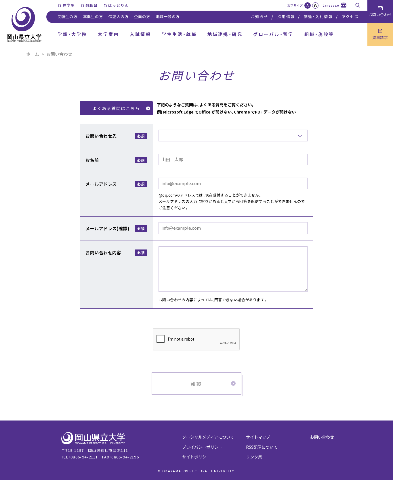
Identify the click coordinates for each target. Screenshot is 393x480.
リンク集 (254, 457)
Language (331, 5)
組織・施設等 (319, 34)
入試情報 (140, 34)
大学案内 (108, 34)
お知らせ (259, 16)
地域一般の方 (168, 16)
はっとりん (118, 5)
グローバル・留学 (273, 34)
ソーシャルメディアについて (208, 437)
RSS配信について (262, 447)
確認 (196, 383)
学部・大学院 (72, 34)
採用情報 (286, 16)
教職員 (91, 5)
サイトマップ (258, 437)
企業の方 (142, 16)
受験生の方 (67, 16)
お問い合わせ (322, 437)
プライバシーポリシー (202, 447)
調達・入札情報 (318, 16)
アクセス (350, 16)
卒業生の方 (93, 16)
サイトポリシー (196, 457)
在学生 (69, 5)
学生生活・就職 (179, 34)
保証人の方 (118, 16)
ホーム (32, 54)
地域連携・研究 (225, 34)
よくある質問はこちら (116, 108)
